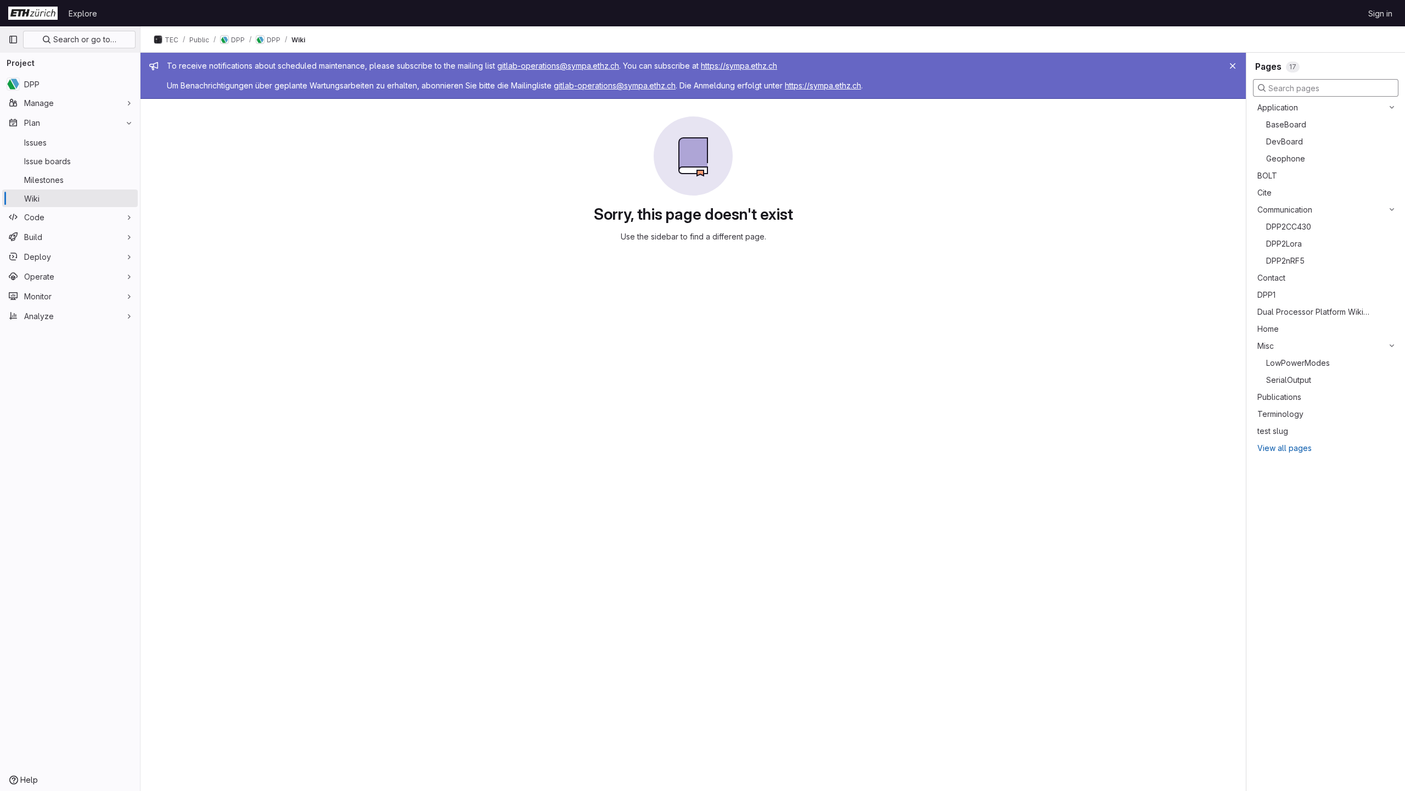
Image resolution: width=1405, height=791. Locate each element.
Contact (1271, 277)
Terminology (1280, 414)
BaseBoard (1286, 124)
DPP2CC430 (1288, 226)
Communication (1284, 209)
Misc (1265, 345)
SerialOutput (1288, 380)
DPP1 (1266, 294)
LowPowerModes (1298, 362)
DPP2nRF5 (1285, 260)
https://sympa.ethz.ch (739, 65)
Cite (1264, 192)
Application (1277, 107)
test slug (1272, 431)
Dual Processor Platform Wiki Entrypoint (1313, 311)
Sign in (1380, 13)
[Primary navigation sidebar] (13, 39)
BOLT (1267, 175)
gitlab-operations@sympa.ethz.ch (558, 65)
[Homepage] (33, 13)
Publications (1279, 397)
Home (1268, 328)
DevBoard (1284, 141)
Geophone (1285, 158)
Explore (83, 13)
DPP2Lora (1284, 243)
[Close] (1232, 66)
